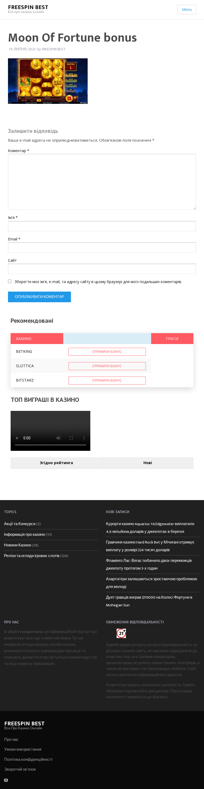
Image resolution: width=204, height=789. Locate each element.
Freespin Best (28, 7)
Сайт (12, 260)
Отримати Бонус (107, 351)
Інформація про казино (24, 534)
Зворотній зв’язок (20, 769)
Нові (147, 462)
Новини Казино (17, 545)
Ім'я (13, 217)
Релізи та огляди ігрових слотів (32, 556)
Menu (187, 9)
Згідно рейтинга (56, 462)
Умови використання (22, 749)
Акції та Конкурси (19, 524)
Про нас (11, 739)
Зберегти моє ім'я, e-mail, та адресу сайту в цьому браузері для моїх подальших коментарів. (98, 281)
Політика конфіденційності (28, 759)
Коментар (18, 150)
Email (14, 239)
